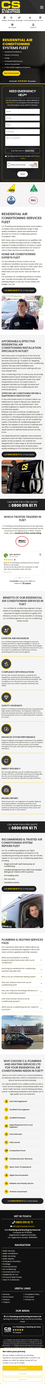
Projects (6, 1302)
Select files (29, 151)
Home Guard (8, 1297)
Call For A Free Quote (19, 290)
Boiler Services (9, 1251)
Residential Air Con (10, 1274)
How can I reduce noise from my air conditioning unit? (16, 983)
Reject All (22, 1379)
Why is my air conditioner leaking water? (19, 976)
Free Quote (29, 1297)
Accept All (22, 1368)
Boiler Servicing (9, 1256)
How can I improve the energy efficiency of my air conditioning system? (20, 991)
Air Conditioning (9, 1269)
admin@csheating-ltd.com (23, 1226)
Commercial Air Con (11, 1272)
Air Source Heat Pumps (12, 1277)
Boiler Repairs (8, 1259)
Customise (22, 1374)
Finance (6, 1299)
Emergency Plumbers (12, 1261)
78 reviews (26, 583)
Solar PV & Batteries (11, 1280)
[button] (22, 81)
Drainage (6, 1264)
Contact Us (29, 1299)
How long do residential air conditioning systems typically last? (18, 969)
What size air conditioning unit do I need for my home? (20, 1008)
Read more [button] (8, 572)
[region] (22, 1366)
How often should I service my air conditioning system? (15, 1000)
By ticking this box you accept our (23, 157)
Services (6, 1294)
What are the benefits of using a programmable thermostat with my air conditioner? (18, 960)
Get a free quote (11, 73)
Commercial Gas (10, 1266)
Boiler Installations (10, 1253)
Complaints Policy (32, 1294)
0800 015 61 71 (11, 103)
